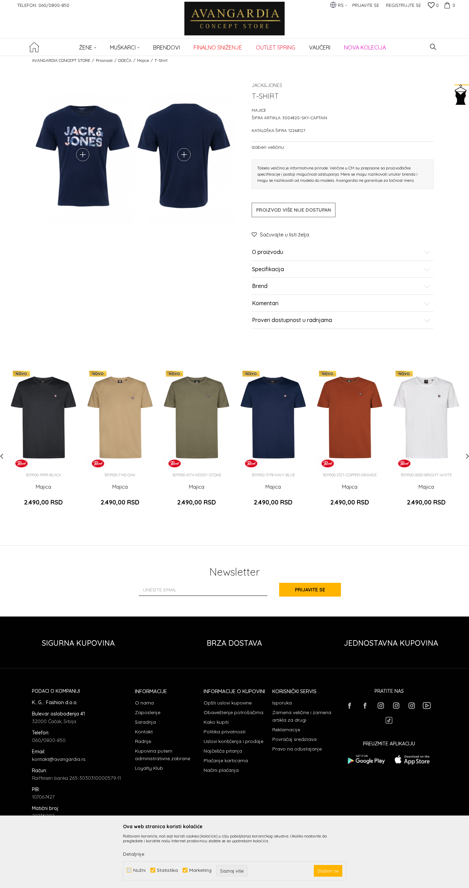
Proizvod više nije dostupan (293, 210)
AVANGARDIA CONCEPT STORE (61, 60)
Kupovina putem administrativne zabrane (162, 755)
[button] (433, 46)
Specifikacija (268, 269)
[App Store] (412, 759)
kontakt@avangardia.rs (58, 759)
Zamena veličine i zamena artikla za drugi (301, 716)
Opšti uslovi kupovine (228, 703)
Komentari (265, 303)
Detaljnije (133, 854)
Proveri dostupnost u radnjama (292, 320)
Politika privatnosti (224, 732)
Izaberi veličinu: (268, 147)
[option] (43, 441)
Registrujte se (403, 5)
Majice (143, 60)
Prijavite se (310, 590)
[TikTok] (389, 720)
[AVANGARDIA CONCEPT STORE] (234, 23)
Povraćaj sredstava (294, 739)
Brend (259, 286)
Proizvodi (104, 60)
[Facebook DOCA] (365, 705)
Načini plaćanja (221, 770)
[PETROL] (21, 463)
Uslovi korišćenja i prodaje (233, 741)
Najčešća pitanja (223, 751)
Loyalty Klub (149, 768)
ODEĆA (124, 60)
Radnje (143, 741)
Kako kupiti (216, 722)
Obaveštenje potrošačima (233, 712)
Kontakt (144, 732)
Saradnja (145, 722)
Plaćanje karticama (226, 760)
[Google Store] (365, 759)
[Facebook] (349, 705)
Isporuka (282, 703)
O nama (144, 703)
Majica (43, 487)
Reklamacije (286, 729)
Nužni (139, 870)
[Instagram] (380, 705)
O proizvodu (267, 252)
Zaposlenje (147, 712)
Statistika (167, 870)
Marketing (200, 870)
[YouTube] (427, 705)
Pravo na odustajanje (297, 749)
